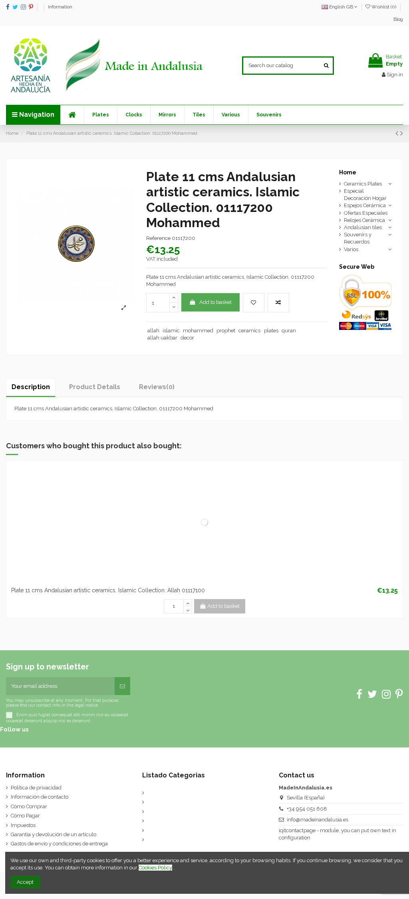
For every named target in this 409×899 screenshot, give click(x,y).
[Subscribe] (122, 686)
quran (289, 331)
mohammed (198, 331)
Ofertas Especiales (365, 213)
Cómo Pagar (25, 816)
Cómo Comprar (29, 806)
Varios (351, 249)
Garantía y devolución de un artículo (53, 834)
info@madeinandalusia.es (317, 820)
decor (187, 338)
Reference (158, 238)
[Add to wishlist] (253, 302)
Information (60, 7)
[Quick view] (215, 580)
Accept (25, 882)
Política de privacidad (36, 788)
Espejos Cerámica (365, 205)
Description (31, 387)
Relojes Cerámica (364, 220)
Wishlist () (383, 7)
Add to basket (215, 302)
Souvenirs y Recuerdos (357, 238)
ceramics (249, 331)
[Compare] (204, 580)
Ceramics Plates (363, 184)
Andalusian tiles (363, 227)
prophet (225, 331)
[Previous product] (397, 133)
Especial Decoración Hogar (365, 194)
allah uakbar (162, 338)
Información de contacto (39, 797)
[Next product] (401, 133)
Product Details (94, 387)
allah (153, 331)
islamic (171, 331)
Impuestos (23, 825)
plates (271, 331)
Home (347, 172)
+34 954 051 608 (307, 809)
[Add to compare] (278, 302)
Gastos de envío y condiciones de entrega (59, 844)
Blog (398, 19)
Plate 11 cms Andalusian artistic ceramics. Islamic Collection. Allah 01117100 (108, 590)
